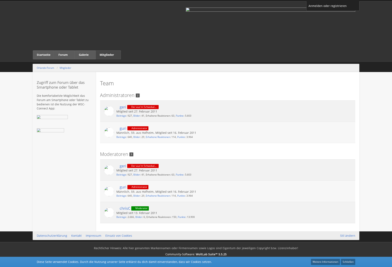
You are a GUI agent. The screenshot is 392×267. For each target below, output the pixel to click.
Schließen (348, 262)
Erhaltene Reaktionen (158, 137)
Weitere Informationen (325, 262)
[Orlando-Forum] (196, 26)
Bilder (136, 115)
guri (123, 128)
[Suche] (354, 6)
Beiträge (121, 115)
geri (123, 107)
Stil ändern (347, 236)
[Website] (348, 208)
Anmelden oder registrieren (327, 6)
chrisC (125, 208)
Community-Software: (196, 254)
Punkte (180, 115)
